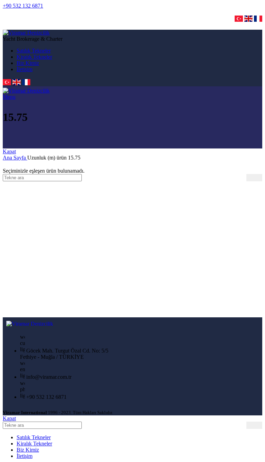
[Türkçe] (239, 21)
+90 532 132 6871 (23, 6)
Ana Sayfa (15, 158)
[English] (248, 21)
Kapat (9, 151)
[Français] (258, 21)
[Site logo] (26, 33)
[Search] (254, 177)
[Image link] (29, 324)
